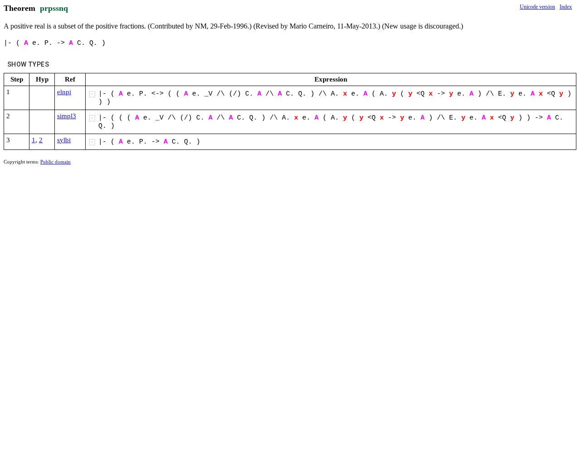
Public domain (55, 161)
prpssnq (54, 8)
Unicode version (537, 7)
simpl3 (66, 116)
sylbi (64, 140)
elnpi (64, 92)
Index (566, 7)
